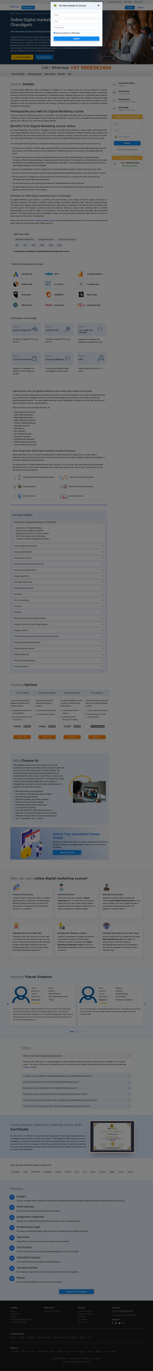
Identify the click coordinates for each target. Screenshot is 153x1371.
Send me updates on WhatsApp (67, 33)
